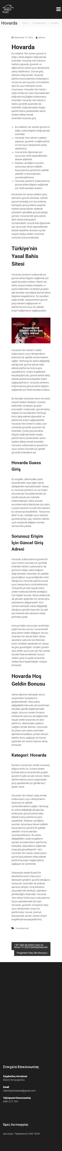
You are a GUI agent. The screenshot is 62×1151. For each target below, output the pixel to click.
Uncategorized (39, 23)
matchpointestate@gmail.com (19, 1090)
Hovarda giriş (29, 118)
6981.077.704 (10, 1101)
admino (41, 37)
